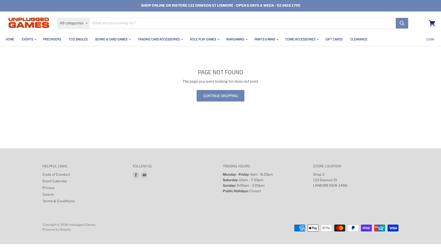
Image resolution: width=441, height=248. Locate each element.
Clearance (359, 39)
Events (28, 39)
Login (430, 39)
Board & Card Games (111, 39)
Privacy (48, 188)
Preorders (52, 39)
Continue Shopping (220, 95)
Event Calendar (54, 181)
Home (10, 39)
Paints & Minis (265, 39)
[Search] (402, 23)
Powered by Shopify (56, 229)
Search (48, 194)
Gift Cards (334, 39)
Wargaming (235, 39)
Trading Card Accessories (159, 39)
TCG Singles (78, 39)
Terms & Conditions (58, 201)
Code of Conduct (56, 174)
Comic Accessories (300, 39)
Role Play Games (203, 39)
